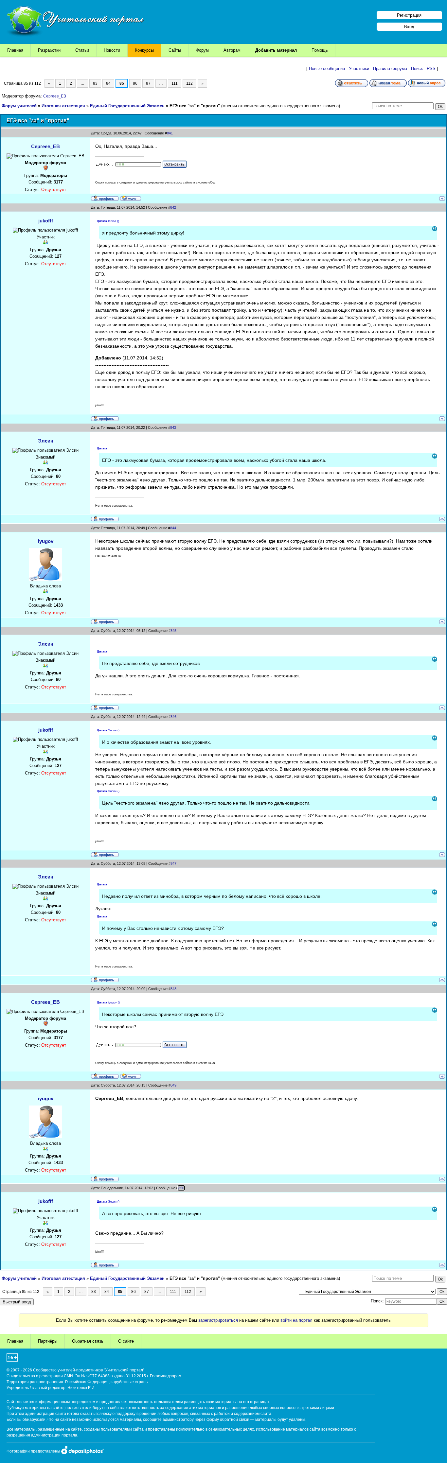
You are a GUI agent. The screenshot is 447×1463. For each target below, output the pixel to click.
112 (189, 83)
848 (173, 989)
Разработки (49, 50)
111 (174, 83)
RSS (431, 68)
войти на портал (296, 1320)
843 (173, 427)
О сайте (126, 1341)
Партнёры (47, 1341)
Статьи (82, 50)
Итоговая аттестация (63, 105)
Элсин (45, 441)
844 (173, 528)
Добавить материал (276, 50)
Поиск (417, 68)
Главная (15, 50)
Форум (202, 50)
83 (95, 83)
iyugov (45, 541)
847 (173, 863)
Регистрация (409, 15)
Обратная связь (87, 1341)
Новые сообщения (327, 68)
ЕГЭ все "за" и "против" (195, 105)
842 (173, 207)
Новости (112, 50)
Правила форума (390, 68)
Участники (359, 68)
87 (148, 83)
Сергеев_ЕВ (54, 96)
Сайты (175, 50)
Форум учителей (19, 105)
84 (108, 83)
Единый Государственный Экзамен (127, 105)
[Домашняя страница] (130, 198)
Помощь (320, 50)
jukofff (45, 220)
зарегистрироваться (218, 1320)
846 (173, 717)
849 (173, 1085)
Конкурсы (144, 50)
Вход (409, 26)
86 (135, 83)
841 (170, 133)
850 (181, 1188)
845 (173, 631)
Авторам (232, 50)
